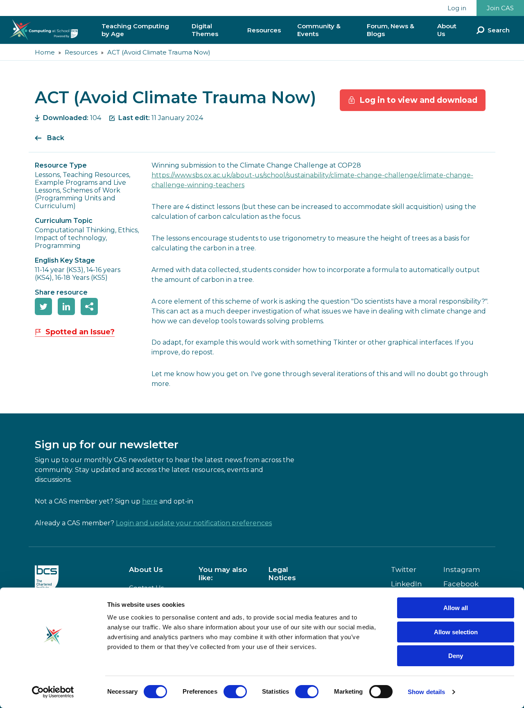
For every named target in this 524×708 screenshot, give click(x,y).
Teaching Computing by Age (135, 30)
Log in (456, 8)
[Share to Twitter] (43, 306)
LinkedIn (406, 584)
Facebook (461, 584)
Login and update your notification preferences (194, 523)
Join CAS (500, 8)
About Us (446, 30)
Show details (426, 691)
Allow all (455, 607)
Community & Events (319, 30)
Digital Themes (205, 30)
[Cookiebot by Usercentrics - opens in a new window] (53, 692)
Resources (264, 30)
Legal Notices (282, 573)
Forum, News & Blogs (390, 30)
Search (499, 30)
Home (45, 52)
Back (55, 138)
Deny (455, 655)
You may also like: (223, 573)
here (150, 501)
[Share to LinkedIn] (66, 306)
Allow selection (456, 632)
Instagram (461, 569)
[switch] (235, 691)
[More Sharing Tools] (89, 306)
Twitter (403, 569)
